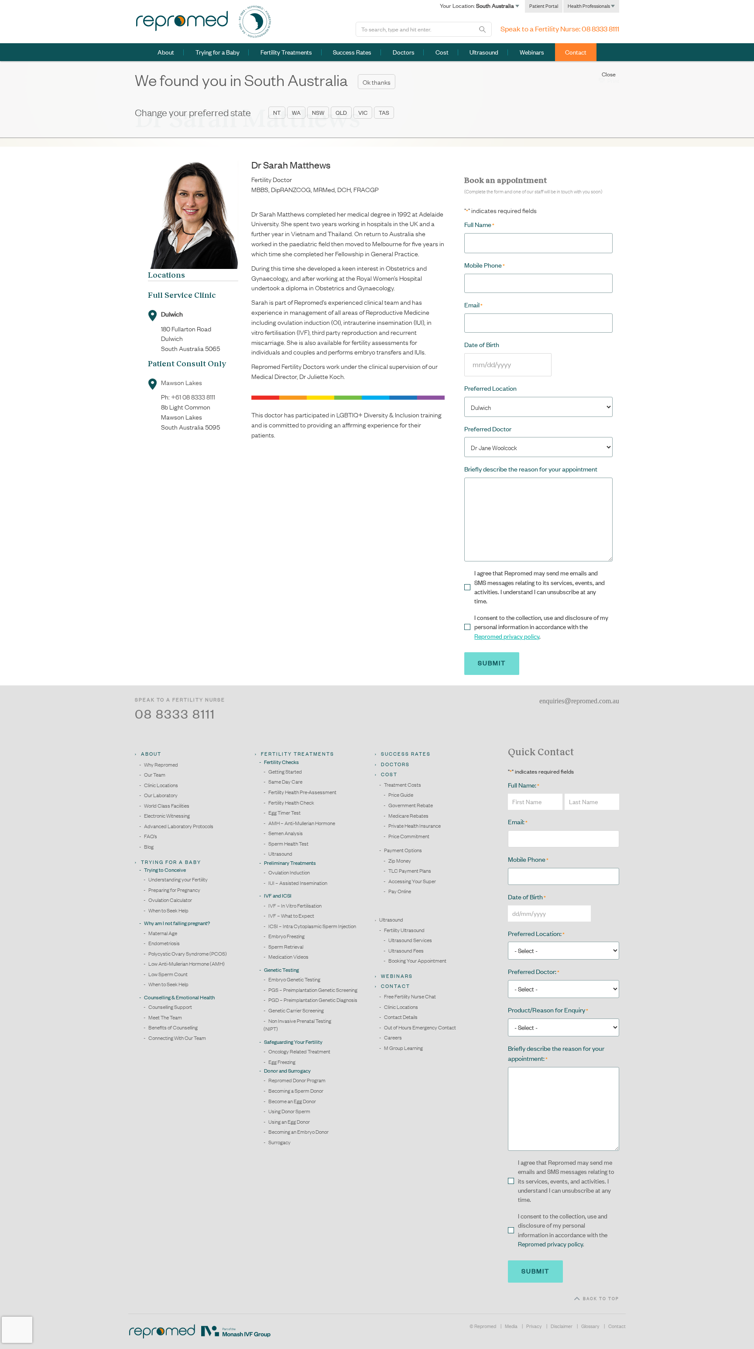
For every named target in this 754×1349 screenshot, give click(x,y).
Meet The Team (165, 1017)
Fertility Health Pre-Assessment (302, 792)
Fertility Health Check (291, 802)
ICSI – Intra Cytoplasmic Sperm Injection (312, 926)
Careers (393, 1037)
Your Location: (477, 5)
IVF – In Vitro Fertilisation (295, 905)
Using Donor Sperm (289, 1111)
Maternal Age (162, 933)
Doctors (404, 52)
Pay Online (399, 891)
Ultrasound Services (410, 940)
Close (609, 74)
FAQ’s (150, 836)
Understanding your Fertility (178, 879)
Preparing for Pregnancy (174, 890)
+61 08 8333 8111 (193, 396)
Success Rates (352, 52)
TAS (384, 112)
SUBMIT (535, 1271)
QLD (341, 112)
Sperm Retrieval (285, 946)
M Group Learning (403, 1048)
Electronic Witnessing (167, 815)
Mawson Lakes (181, 382)
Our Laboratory (161, 795)
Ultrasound (484, 52)
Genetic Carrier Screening (296, 1010)
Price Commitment (408, 836)
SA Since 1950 (254, 21)
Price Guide (400, 794)
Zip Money (399, 860)
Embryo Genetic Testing (294, 979)
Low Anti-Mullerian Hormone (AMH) (186, 963)
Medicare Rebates (408, 815)
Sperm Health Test (288, 843)
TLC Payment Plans (409, 870)
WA (296, 112)
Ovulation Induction (289, 872)
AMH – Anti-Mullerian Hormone (301, 823)
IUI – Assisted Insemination (297, 883)
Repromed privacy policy (506, 636)
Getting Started (285, 771)
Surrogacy (279, 1142)
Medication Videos (288, 956)
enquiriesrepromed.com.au (579, 701)
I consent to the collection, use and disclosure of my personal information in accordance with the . (541, 627)
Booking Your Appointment (417, 960)
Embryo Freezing (286, 936)
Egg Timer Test (284, 812)
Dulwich (172, 314)
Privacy (534, 1326)
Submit (492, 663)
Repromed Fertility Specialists (182, 21)
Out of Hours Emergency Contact (420, 1027)
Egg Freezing (281, 1062)
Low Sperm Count (168, 974)
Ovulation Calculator (170, 900)
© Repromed (483, 1326)
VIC (362, 112)
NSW (318, 112)
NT (277, 112)
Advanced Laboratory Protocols (178, 826)
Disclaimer (561, 1326)
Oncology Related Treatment (299, 1051)
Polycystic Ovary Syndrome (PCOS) (187, 953)
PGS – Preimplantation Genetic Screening (312, 990)
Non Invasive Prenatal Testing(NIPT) (297, 1025)
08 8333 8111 (600, 28)
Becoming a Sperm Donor (295, 1090)
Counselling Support (170, 1007)
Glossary (590, 1326)
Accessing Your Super (412, 881)
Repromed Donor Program (297, 1080)
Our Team (154, 774)
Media (511, 1326)
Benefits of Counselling (173, 1027)
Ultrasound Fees (406, 950)
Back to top (601, 1298)
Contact (617, 1326)
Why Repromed (161, 764)
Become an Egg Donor (292, 1101)
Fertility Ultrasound (404, 930)
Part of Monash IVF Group (236, 1331)
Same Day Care (285, 781)
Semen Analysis (285, 833)
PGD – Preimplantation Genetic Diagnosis (312, 1000)
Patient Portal (543, 6)
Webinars (532, 52)
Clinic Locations (161, 785)
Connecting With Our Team (177, 1038)
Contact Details (401, 1017)
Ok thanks (377, 81)
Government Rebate (410, 805)
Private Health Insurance (414, 825)
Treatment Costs (402, 784)
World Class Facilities (166, 805)
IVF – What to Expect (291, 915)
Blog (149, 846)
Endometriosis (164, 943)
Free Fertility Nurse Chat (410, 996)
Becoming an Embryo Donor (298, 1132)
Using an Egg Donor (289, 1121)
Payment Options (403, 850)
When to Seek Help (168, 910)
